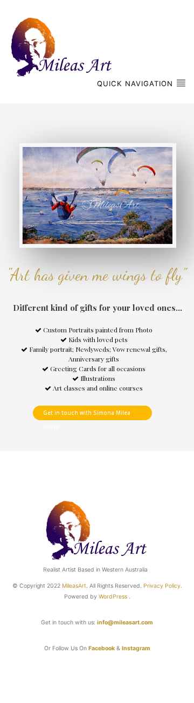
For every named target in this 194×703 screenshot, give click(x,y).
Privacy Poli (158, 585)
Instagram (136, 648)
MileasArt (74, 585)
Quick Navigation (136, 83)
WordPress (113, 596)
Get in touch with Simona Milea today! (86, 414)
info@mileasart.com (125, 622)
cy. (178, 585)
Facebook (101, 648)
